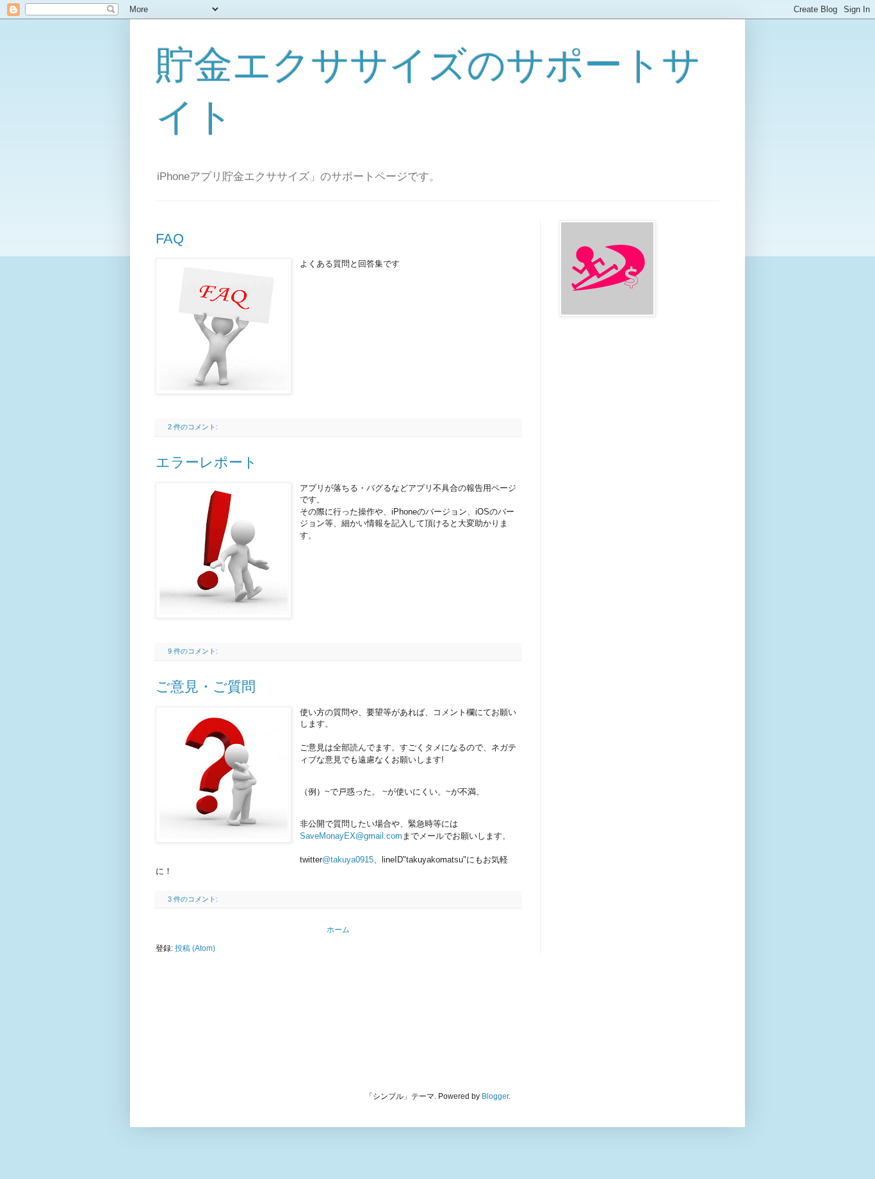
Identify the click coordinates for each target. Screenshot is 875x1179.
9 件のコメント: (194, 651)
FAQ (170, 239)
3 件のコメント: (194, 899)
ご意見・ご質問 (206, 687)
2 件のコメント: (194, 427)
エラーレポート (207, 462)
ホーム (338, 929)
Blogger (495, 1096)
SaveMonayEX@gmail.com (351, 836)
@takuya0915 (347, 859)
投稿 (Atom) (195, 948)
